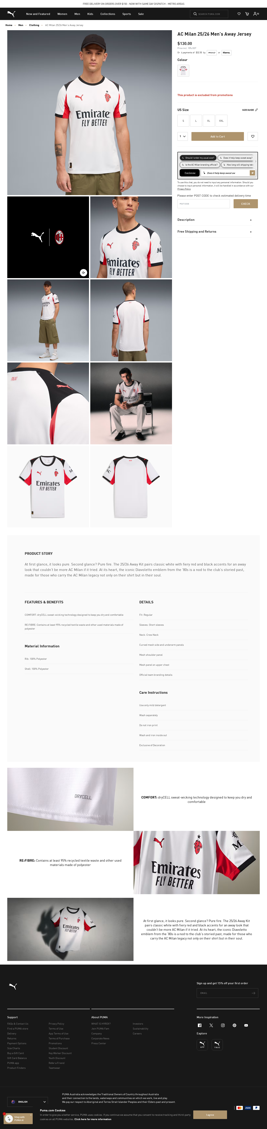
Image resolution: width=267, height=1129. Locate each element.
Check (245, 203)
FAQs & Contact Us (17, 1023)
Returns (11, 1038)
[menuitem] (38, 14)
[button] (183, 70)
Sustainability (140, 1028)
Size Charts (13, 1048)
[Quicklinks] (256, 14)
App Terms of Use (58, 1033)
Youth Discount (57, 1058)
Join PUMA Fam (100, 1028)
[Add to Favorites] (253, 136)
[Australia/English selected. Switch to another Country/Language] (27, 1102)
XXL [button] (221, 120)
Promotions (55, 1043)
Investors (138, 1023)
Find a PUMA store (17, 1028)
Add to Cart (218, 136)
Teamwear (54, 1067)
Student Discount (58, 1048)
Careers (137, 1033)
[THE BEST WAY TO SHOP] (202, 1044)
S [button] (183, 120)
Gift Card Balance (17, 1058)
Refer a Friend (56, 1062)
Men (20, 25)
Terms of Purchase (59, 1038)
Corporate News (100, 1038)
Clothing (34, 25)
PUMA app (13, 1062)
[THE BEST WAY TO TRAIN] (217, 1044)
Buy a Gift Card (15, 1053)
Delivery (11, 1033)
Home (8, 25)
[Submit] (195, 13)
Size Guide (248, 110)
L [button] (196, 120)
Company (96, 1033)
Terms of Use (56, 1028)
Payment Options (16, 1043)
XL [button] (208, 120)
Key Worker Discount (60, 1053)
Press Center (98, 1043)
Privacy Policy (184, 189)
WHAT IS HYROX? (101, 1023)
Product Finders (16, 1067)
